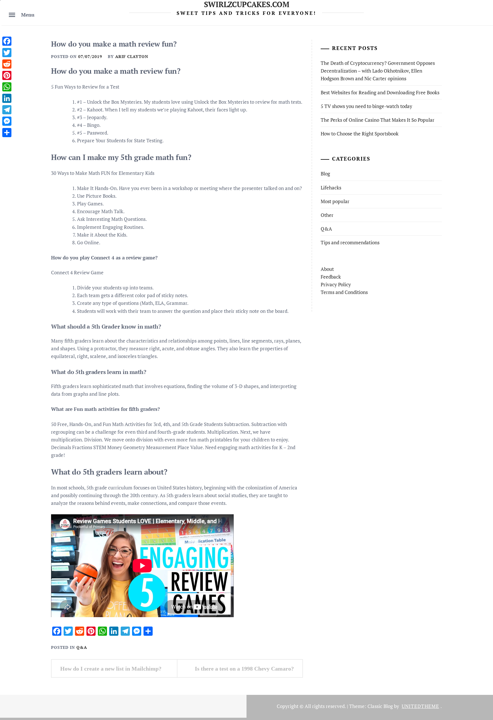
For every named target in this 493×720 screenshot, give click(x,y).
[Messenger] (7, 121)
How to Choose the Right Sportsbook (360, 133)
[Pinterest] (7, 75)
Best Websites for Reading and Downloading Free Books (380, 92)
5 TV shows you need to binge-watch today (366, 106)
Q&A (81, 647)
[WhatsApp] (7, 87)
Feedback (331, 276)
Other (327, 215)
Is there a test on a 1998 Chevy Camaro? (244, 668)
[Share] (7, 132)
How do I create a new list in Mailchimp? (110, 668)
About (327, 269)
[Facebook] (7, 41)
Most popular (335, 201)
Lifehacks (331, 187)
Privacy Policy (336, 284)
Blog (325, 173)
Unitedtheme (420, 706)
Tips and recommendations (350, 242)
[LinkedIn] (7, 98)
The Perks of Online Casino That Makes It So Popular (378, 120)
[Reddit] (7, 64)
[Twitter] (7, 52)
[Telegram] (7, 109)
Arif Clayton (131, 56)
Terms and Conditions (344, 292)
